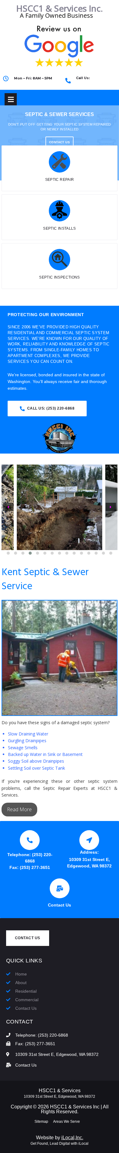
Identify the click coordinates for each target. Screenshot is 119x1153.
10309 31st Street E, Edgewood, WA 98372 (59, 1096)
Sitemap (41, 1121)
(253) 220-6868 (93, 83)
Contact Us (59, 905)
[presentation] (8, 507)
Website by (59, 1137)
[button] (8, 553)
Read (13, 809)
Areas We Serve (66, 1121)
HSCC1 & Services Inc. (59, 8)
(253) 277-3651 (35, 867)
